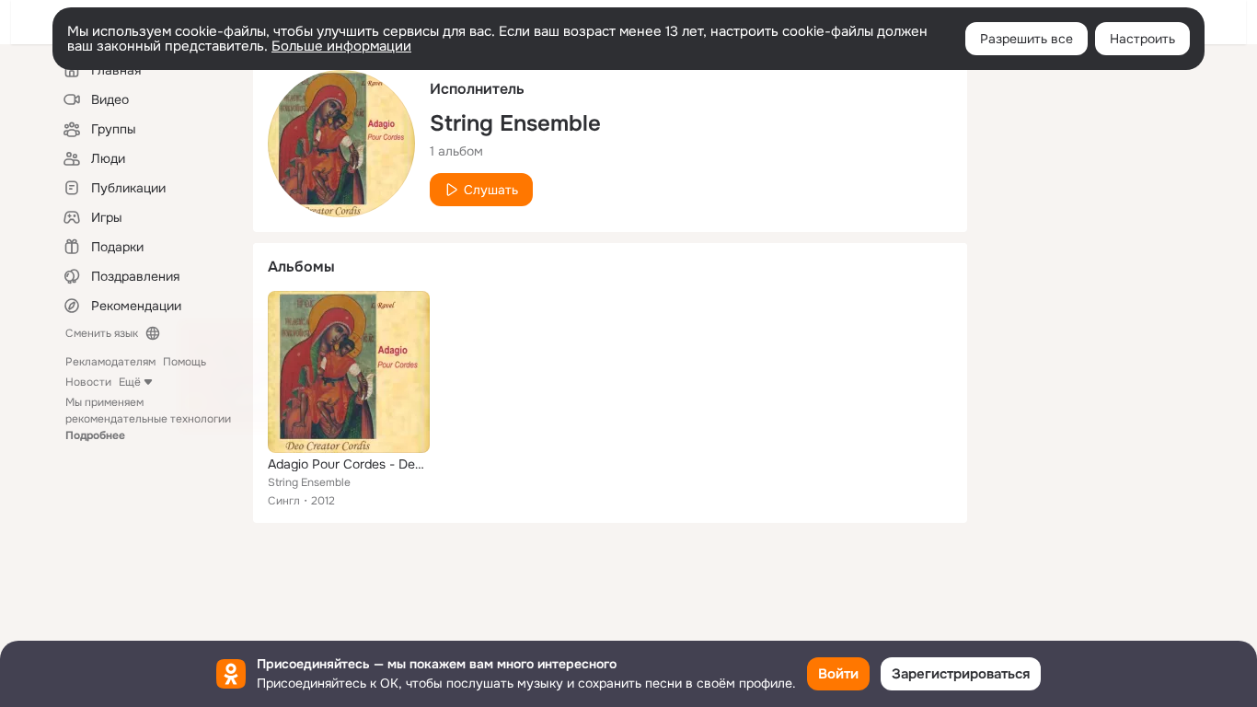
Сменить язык (101, 333)
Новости (88, 382)
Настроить (1142, 38)
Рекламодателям (110, 361)
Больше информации (341, 46)
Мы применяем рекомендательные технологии (148, 419)
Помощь (184, 361)
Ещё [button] (130, 382)
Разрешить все (1026, 38)
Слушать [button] (491, 189)
